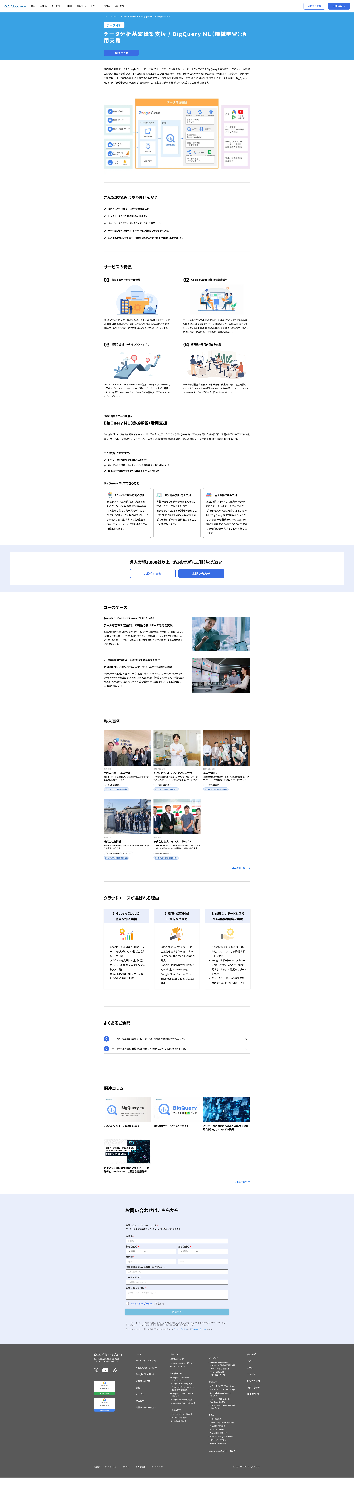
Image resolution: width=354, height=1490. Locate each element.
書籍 (138, 1387)
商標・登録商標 (140, 1467)
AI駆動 (43, 6)
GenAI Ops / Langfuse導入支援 (221, 1436)
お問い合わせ (253, 1387)
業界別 (80, 6)
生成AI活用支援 (215, 1419)
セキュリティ (213, 1381)
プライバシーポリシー (141, 1303)
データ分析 (213, 1358)
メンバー (140, 1394)
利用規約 (97, 1467)
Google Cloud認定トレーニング (222, 1450)
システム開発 (175, 1409)
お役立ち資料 (253, 1380)
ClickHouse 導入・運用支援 (219, 1368)
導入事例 (140, 1400)
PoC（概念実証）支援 (178, 1421)
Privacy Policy (180, 1329)
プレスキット (127, 1467)
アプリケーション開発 (179, 1417)
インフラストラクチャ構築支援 (181, 1414)
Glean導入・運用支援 (217, 1426)
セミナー (95, 6)
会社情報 (119, 6)
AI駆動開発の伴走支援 (218, 1443)
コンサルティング (177, 1358)
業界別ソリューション (146, 1407)
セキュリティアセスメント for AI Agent (223, 1389)
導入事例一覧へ (239, 868)
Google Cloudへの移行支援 (181, 1383)
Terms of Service (199, 1329)
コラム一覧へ (240, 1181)
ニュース (251, 1374)
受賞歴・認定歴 (143, 1380)
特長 (33, 6)
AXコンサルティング (178, 1366)
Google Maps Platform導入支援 (183, 1403)
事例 (69, 6)
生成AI (211, 1414)
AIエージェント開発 (217, 1429)
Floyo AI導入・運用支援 (218, 1433)
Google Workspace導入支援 (181, 1399)
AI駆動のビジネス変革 (146, 1367)
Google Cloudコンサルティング (182, 1363)
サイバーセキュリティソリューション (222, 1386)
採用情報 (251, 1394)
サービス (56, 6)
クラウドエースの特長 (146, 1361)
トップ (138, 1354)
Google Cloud (176, 1373)
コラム (107, 6)
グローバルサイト (156, 1467)
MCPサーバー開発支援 (218, 1440)
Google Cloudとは (145, 1374)
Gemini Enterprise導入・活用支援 (222, 1422)
